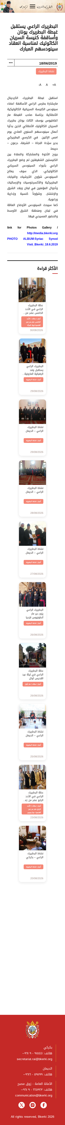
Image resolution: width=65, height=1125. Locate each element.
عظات (34, 318)
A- (39, 85)
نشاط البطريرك (46, 71)
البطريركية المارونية (46, 6)
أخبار (39, 318)
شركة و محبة (23, 6)
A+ (54, 85)
